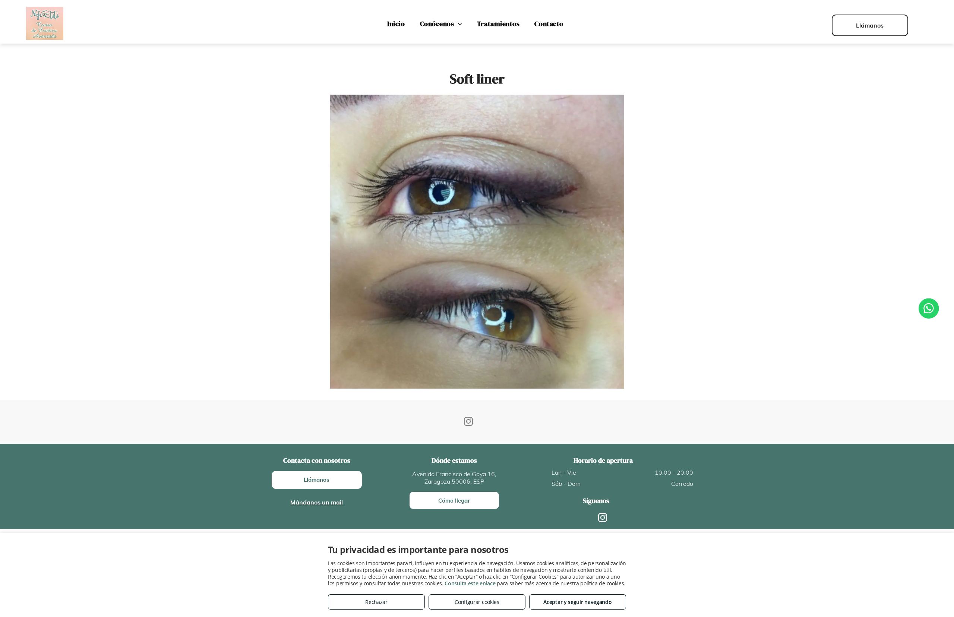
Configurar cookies (477, 601)
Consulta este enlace (470, 583)
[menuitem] (396, 24)
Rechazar (376, 601)
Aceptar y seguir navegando (577, 601)
